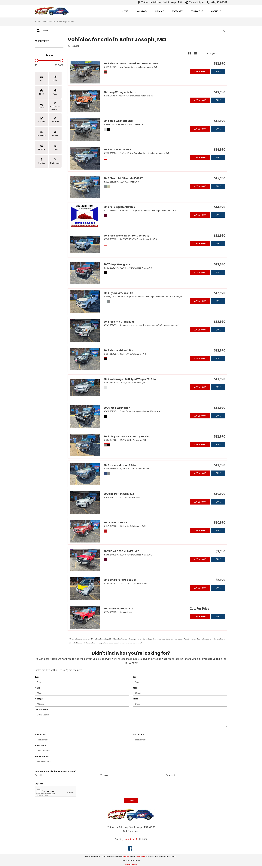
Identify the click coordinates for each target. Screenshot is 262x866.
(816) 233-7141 (130, 839)
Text (105, 775)
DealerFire (125, 856)
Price (135, 699)
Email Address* (42, 745)
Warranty (177, 11)
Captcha (39, 784)
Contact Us (197, 11)
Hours (143, 839)
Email (172, 775)
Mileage (39, 699)
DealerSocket (140, 856)
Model (136, 688)
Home (125, 11)
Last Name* (138, 734)
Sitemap (134, 864)
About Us (216, 11)
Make (37, 688)
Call (40, 775)
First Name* (40, 734)
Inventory (141, 11)
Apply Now (200, 71)
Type (37, 677)
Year (135, 677)
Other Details (41, 709)
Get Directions (131, 831)
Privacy (127, 864)
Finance (159, 11)
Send (131, 800)
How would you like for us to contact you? (55, 771)
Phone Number (42, 756)
